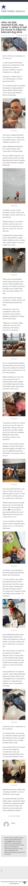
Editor (13, 823)
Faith (12, 35)
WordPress (11, 882)
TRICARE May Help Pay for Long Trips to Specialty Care (13, 849)
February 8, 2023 (6, 35)
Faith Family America (13, 11)
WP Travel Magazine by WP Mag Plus (18, 882)
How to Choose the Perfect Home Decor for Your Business (14, 846)
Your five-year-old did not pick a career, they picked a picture (13, 838)
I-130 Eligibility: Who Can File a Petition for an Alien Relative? (13, 842)
